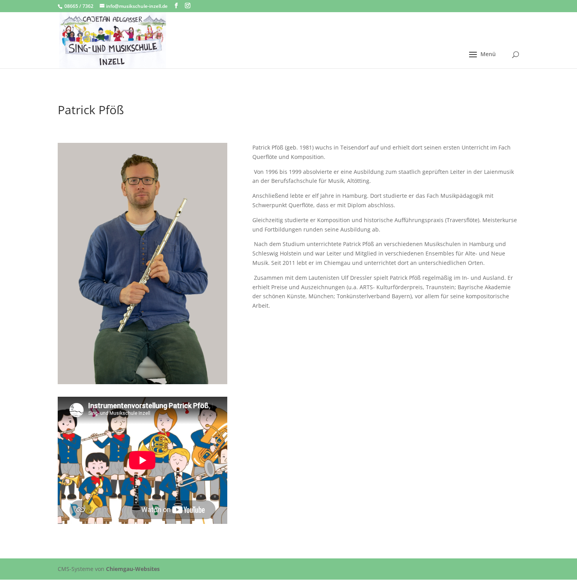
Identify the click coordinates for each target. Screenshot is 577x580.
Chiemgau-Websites (133, 569)
